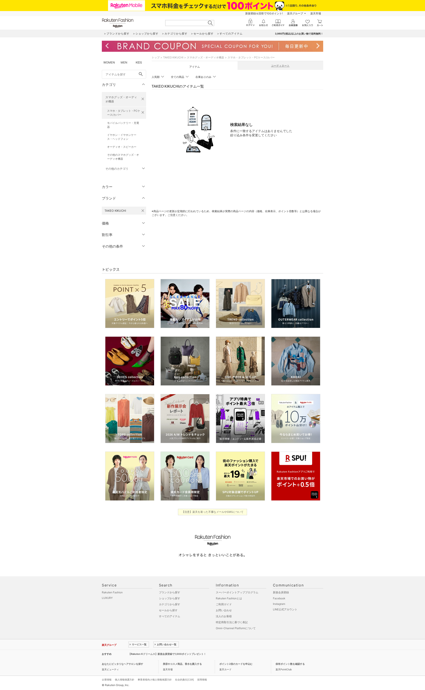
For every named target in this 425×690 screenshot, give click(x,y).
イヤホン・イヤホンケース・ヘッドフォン (121, 136)
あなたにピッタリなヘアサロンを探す (122, 663)
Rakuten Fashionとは (229, 598)
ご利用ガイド (224, 604)
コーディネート (280, 65)
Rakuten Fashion (112, 592)
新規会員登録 (281, 592)
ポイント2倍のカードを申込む (236, 663)
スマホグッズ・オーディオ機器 (121, 99)
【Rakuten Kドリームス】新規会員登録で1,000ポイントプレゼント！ (167, 653)
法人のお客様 (224, 616)
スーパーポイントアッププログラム (237, 592)
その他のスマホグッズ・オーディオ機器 (123, 156)
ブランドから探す (169, 592)
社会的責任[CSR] (184, 679)
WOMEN (109, 62)
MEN (124, 62)
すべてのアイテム (169, 616)
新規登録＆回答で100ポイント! (264, 13)
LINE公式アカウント (285, 609)
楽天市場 (315, 13)
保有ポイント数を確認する (290, 663)
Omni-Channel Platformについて (236, 628)
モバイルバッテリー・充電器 (123, 125)
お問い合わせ (224, 610)
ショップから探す (169, 598)
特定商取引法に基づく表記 (232, 622)
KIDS (139, 62)
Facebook (279, 598)
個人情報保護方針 (124, 679)
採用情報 (202, 679)
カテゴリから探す (169, 604)
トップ (156, 57)
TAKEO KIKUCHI (173, 57)
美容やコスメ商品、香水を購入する (182, 663)
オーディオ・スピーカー (121, 146)
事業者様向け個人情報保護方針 (155, 679)
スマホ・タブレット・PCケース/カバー (123, 112)
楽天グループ (295, 13)
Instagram (279, 603)
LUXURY (107, 598)
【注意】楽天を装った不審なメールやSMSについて (212, 511)
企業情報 (107, 679)
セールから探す (168, 610)
